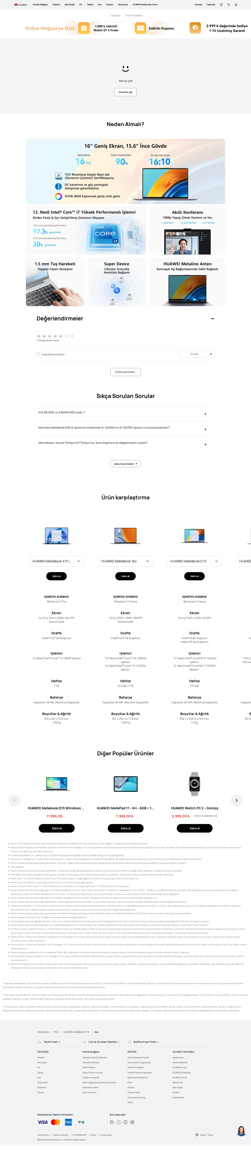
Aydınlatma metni (90, 1087)
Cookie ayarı (106, 1134)
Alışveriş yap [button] (125, 92)
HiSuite (131, 1087)
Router (40, 1092)
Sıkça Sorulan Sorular (92, 1072)
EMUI (130, 1082)
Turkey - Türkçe (207, 1134)
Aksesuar (41, 1087)
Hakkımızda (178, 1057)
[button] (221, 4)
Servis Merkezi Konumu (138, 1057)
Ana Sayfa (43, 1032)
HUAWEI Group (179, 1067)
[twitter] (132, 1122)
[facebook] (112, 1122)
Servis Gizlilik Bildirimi (138, 1077)
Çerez (93, 1134)
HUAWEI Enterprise (181, 1072)
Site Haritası (43, 1134)
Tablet (40, 1072)
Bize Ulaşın (178, 1087)
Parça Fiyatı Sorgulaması (139, 1062)
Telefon (40, 1057)
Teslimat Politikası (90, 1062)
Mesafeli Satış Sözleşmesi (94, 1057)
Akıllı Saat (42, 1062)
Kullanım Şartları (60, 1134)
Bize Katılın (178, 1082)
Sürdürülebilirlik (180, 1062)
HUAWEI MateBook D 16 (76, 1032)
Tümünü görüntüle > (125, 372)
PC (38, 1067)
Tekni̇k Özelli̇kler (134, 15)
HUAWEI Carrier (180, 1077)
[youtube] (125, 1122)
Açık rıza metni (89, 1092)
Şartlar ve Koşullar (90, 1077)
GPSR (130, 1102)
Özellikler (116, 15)
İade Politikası (88, 1067)
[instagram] (119, 1122)
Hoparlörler (42, 1082)
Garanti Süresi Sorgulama (140, 1072)
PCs (56, 1032)
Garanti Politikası (136, 1067)
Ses (39, 1077)
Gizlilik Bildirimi (79, 1134)
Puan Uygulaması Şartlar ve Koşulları (99, 1082)
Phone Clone (134, 1092)
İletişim (176, 1092)
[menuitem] (57, 1057)
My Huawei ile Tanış (136, 1097)
